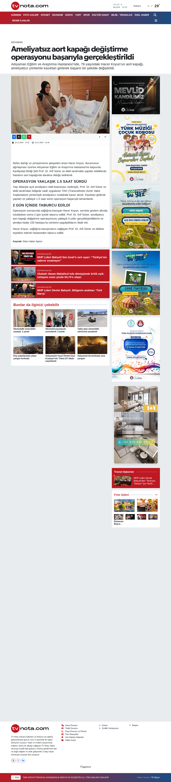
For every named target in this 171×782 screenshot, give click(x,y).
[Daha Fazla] (29, 137)
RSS (17, 777)
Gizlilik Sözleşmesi (110, 728)
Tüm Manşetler (71, 734)
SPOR (86, 15)
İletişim (135, 725)
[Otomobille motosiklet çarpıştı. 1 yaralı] (28, 318)
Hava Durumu (71, 725)
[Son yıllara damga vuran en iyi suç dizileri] (147, 505)
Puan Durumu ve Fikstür (76, 731)
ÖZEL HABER (142, 15)
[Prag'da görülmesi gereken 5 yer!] (124, 505)
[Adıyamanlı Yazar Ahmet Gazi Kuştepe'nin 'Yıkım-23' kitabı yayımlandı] (60, 345)
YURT (78, 15)
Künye (105, 725)
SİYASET (45, 15)
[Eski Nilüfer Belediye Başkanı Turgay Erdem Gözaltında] (153, 516)
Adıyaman (17, 42)
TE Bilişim (155, 777)
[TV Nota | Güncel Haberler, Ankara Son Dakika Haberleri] (30, 6)
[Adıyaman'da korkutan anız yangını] (92, 345)
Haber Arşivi (70, 740)
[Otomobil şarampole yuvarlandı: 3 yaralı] (60, 318)
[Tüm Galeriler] (156, 495)
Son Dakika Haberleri (74, 737)
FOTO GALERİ (30, 15)
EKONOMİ (57, 15)
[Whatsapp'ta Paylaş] (24, 137)
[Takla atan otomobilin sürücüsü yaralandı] (92, 318)
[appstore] (85, 766)
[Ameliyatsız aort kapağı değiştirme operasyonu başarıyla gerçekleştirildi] (60, 105)
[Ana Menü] (155, 21)
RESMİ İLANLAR (21, 20)
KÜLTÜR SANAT (100, 15)
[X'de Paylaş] (19, 137)
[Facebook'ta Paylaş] (14, 137)
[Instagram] (18, 760)
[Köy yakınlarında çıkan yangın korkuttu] (28, 345)
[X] (13, 760)
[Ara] (155, 15)
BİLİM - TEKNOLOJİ (121, 15)
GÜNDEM (16, 15)
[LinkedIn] (23, 760)
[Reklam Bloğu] (136, 95)
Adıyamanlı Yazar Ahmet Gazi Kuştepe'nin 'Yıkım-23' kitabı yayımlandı (60, 358)
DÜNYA (69, 15)
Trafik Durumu (71, 728)
